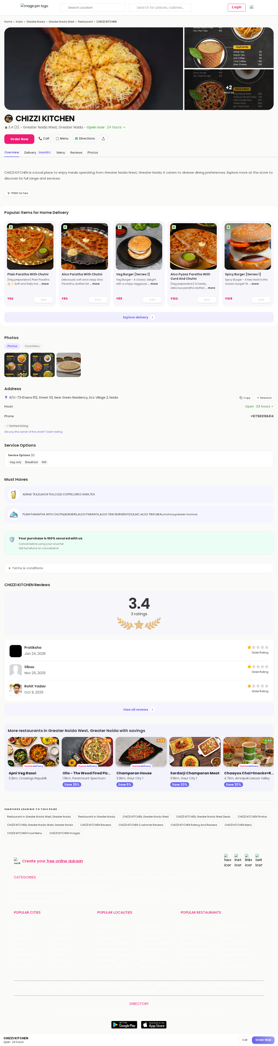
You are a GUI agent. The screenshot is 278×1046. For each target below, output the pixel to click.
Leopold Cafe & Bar (236, 955)
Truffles (186, 926)
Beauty (70, 877)
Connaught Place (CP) (155, 961)
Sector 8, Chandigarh (113, 943)
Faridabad (62, 938)
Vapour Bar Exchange (197, 949)
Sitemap (162, 984)
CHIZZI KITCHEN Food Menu (24, 833)
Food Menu (32, 346)
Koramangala (107, 926)
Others (213, 1011)
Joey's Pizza (189, 961)
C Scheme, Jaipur (151, 949)
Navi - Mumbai (25, 955)
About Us (44, 984)
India (19, 21)
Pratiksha (32, 647)
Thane (60, 955)
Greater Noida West (61, 21)
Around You (62, 984)
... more (44, 284)
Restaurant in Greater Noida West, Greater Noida (39, 816)
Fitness (120, 877)
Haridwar (61, 966)
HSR (100, 932)
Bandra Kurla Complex (114, 955)
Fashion (86, 877)
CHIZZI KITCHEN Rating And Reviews (194, 825)
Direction (266, 398)
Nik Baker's (188, 938)
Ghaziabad (22, 938)
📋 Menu (61, 138)
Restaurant (85, 21)
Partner (190, 984)
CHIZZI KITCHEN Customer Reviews (141, 825)
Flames (227, 938)
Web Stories (146, 991)
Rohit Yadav (35, 686)
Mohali (19, 949)
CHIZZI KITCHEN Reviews (95, 825)
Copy (247, 398)
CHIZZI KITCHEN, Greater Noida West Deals (203, 816)
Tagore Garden (149, 966)
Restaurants (50, 877)
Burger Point (231, 932)
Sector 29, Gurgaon (152, 932)
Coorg (59, 961)
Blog (76, 984)
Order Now (19, 139)
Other (191, 877)
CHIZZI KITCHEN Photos (252, 816)
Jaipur (18, 943)
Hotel (156, 877)
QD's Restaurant (193, 966)
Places (176, 984)
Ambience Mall (149, 938)
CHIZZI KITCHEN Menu (238, 825)
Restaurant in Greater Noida (96, 816)
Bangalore (21, 932)
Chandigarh (64, 932)
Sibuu (29, 666)
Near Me (89, 984)
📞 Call (43, 138)
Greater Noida (35, 21)
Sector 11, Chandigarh (113, 949)
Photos (12, 346)
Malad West (106, 961)
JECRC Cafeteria (234, 949)
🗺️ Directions (84, 138)
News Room (25, 984)
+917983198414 (262, 416)
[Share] (103, 138)
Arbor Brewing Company (199, 932)
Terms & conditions (27, 568)
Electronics (138, 877)
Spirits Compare (110, 984)
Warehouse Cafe (234, 943)
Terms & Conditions (139, 984)
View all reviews (135, 709)
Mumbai (61, 949)
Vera (254, 984)
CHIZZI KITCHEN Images (64, 833)
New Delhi (21, 926)
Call (244, 1040)
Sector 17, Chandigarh (154, 943)
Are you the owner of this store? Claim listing (33, 432)
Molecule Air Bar (193, 943)
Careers (129, 991)
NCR (58, 943)
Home (8, 21)
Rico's (226, 961)
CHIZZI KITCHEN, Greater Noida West (145, 816)
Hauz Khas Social (234, 966)
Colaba (143, 955)
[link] (30, 263)
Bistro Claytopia (233, 926)
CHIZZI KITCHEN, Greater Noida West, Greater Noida (40, 825)
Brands (203, 984)
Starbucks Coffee (194, 955)
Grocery (103, 877)
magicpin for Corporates (229, 984)
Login (237, 7)
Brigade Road (148, 926)
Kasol (18, 966)
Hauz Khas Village (110, 966)
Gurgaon (61, 926)
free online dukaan (65, 861)
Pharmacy (173, 877)
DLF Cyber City (108, 938)
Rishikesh (20, 961)
